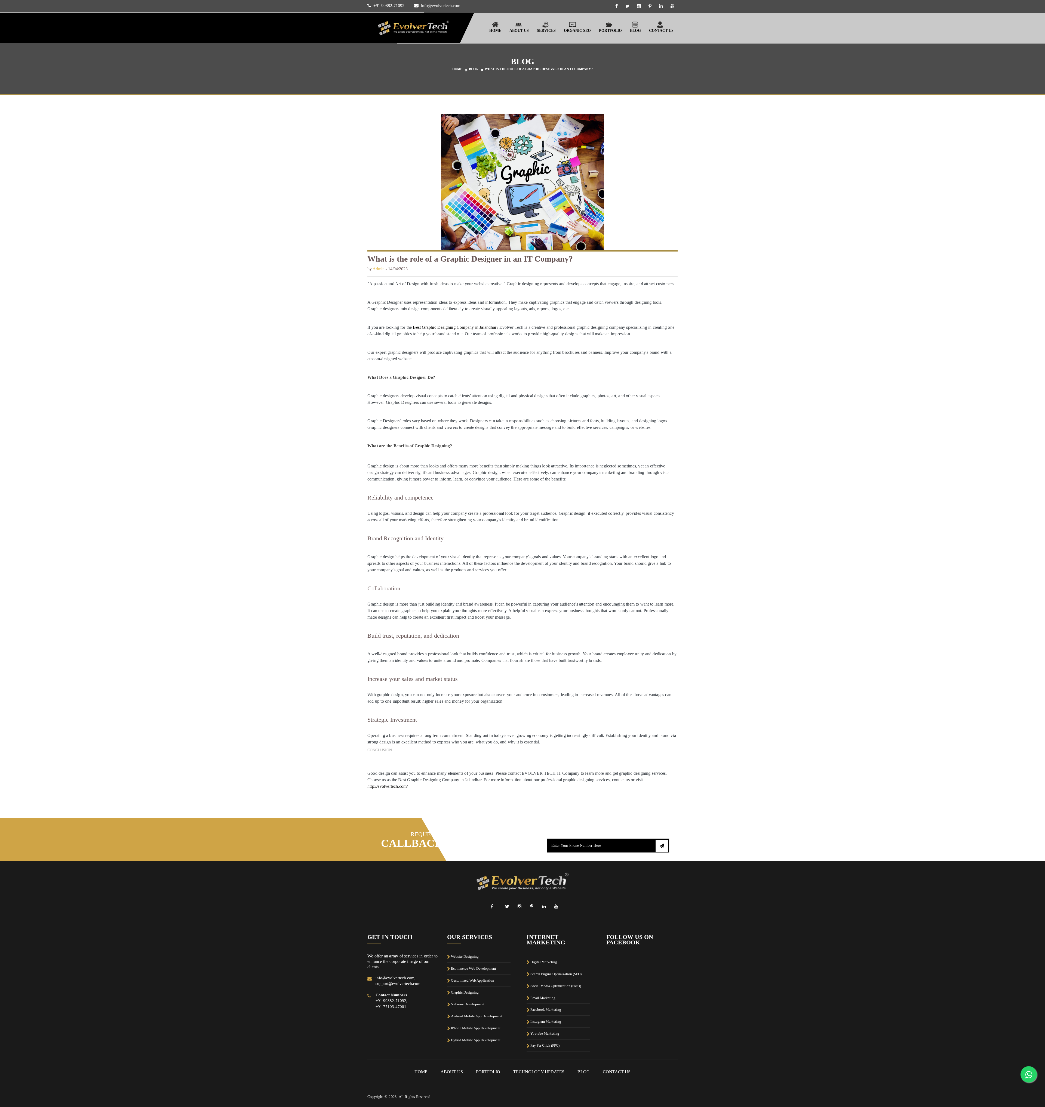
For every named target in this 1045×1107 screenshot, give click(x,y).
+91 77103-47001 (391, 1006)
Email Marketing (542, 998)
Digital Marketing (543, 962)
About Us (452, 1072)
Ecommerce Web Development (473, 968)
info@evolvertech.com (440, 5)
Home (495, 31)
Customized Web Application (472, 980)
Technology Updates (538, 1072)
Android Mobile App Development (476, 1016)
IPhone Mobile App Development (475, 1028)
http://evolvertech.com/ (387, 786)
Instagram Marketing (545, 1021)
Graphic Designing (465, 992)
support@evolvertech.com (398, 983)
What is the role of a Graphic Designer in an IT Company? (539, 69)
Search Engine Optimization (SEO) (556, 974)
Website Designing (465, 956)
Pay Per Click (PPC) (545, 1045)
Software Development (467, 1004)
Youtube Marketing (544, 1033)
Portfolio (610, 31)
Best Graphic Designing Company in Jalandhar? (455, 327)
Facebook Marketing (545, 1009)
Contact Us (661, 31)
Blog (635, 31)
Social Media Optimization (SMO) (555, 986)
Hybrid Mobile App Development (475, 1040)
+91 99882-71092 (388, 5)
